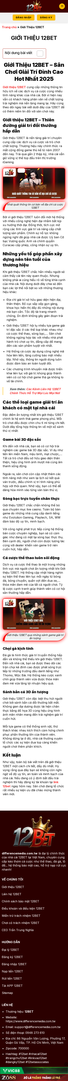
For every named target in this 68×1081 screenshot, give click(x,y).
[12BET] (34, 6)
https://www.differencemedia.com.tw (30, 1021)
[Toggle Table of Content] (38, 53)
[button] (62, 6)
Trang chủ (9, 27)
